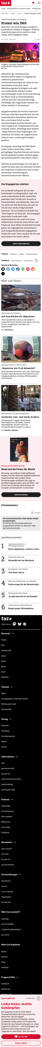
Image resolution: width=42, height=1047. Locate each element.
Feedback (5, 984)
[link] (3, 9)
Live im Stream (7, 892)
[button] (39, 3)
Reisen (4, 952)
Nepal (3, 693)
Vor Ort (4, 886)
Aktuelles (5, 726)
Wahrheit (5, 677)
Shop (3, 962)
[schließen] (38, 998)
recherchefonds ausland (11, 779)
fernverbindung (7, 811)
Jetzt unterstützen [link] (21, 243)
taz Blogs (5, 919)
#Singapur (13, 254)
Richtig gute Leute (8, 704)
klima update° (6, 817)
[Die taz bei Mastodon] (14, 625)
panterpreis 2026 (8, 790)
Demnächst (5, 881)
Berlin (3, 666)
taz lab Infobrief (7, 865)
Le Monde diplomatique (11, 929)
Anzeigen (5, 967)
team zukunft (6, 849)
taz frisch (5, 854)
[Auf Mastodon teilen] (8, 269)
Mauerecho (5, 822)
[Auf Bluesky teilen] (13, 269)
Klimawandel (6, 709)
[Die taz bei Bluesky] (19, 625)
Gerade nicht (30, 998)
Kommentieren (16, 260)
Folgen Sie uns (6, 624)
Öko (3, 645)
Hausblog (5, 731)
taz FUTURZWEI (7, 924)
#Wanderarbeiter (31, 254)
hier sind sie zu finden (11, 528)
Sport (3, 661)
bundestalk (5, 806)
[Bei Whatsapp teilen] (23, 269)
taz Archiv (5, 935)
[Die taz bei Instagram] (24, 625)
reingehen (5, 832)
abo (2, 763)
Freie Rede (5, 827)
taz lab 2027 (6, 902)
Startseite (4, 13)
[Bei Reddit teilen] (32, 269)
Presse (4, 747)
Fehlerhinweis (28, 260)
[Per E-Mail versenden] (3, 269)
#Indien (21, 254)
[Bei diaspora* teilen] (28, 269)
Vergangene (6, 897)
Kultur (3, 656)
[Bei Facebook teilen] (18, 269)
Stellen (4, 742)
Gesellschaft (6, 651)
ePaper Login (6, 994)
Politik (13, 13)
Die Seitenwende (8, 736)
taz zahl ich (5, 774)
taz (6, 618)
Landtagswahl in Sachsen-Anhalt (14, 699)
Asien (19, 13)
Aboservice (5, 989)
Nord (3, 672)
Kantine (4, 957)
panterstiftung (7, 784)
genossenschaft (7, 768)
